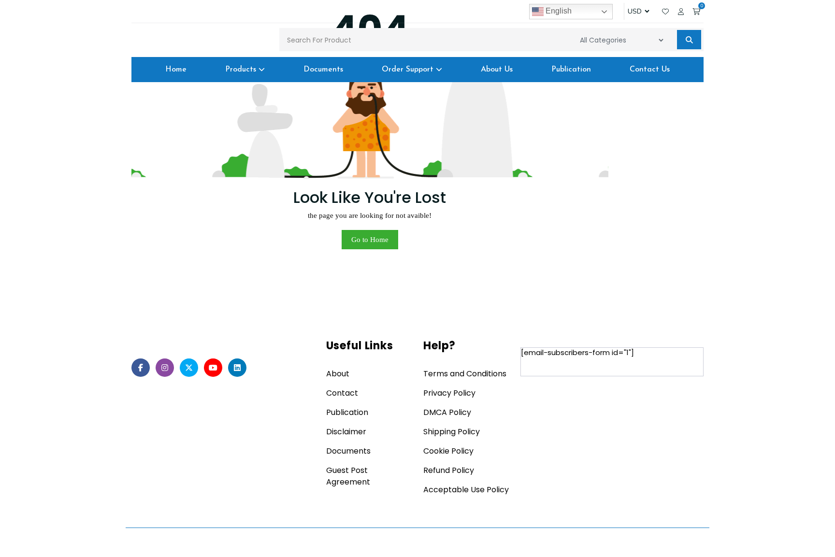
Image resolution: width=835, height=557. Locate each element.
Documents (323, 69)
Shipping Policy (451, 431)
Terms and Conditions (464, 373)
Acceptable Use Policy (466, 489)
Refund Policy (448, 470)
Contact (342, 393)
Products (242, 69)
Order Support (409, 69)
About (337, 373)
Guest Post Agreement (348, 476)
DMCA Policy (447, 412)
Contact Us (650, 69)
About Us (497, 69)
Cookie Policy (448, 451)
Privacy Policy (449, 393)
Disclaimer (346, 431)
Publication (571, 69)
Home (176, 69)
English (558, 11)
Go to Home (370, 239)
